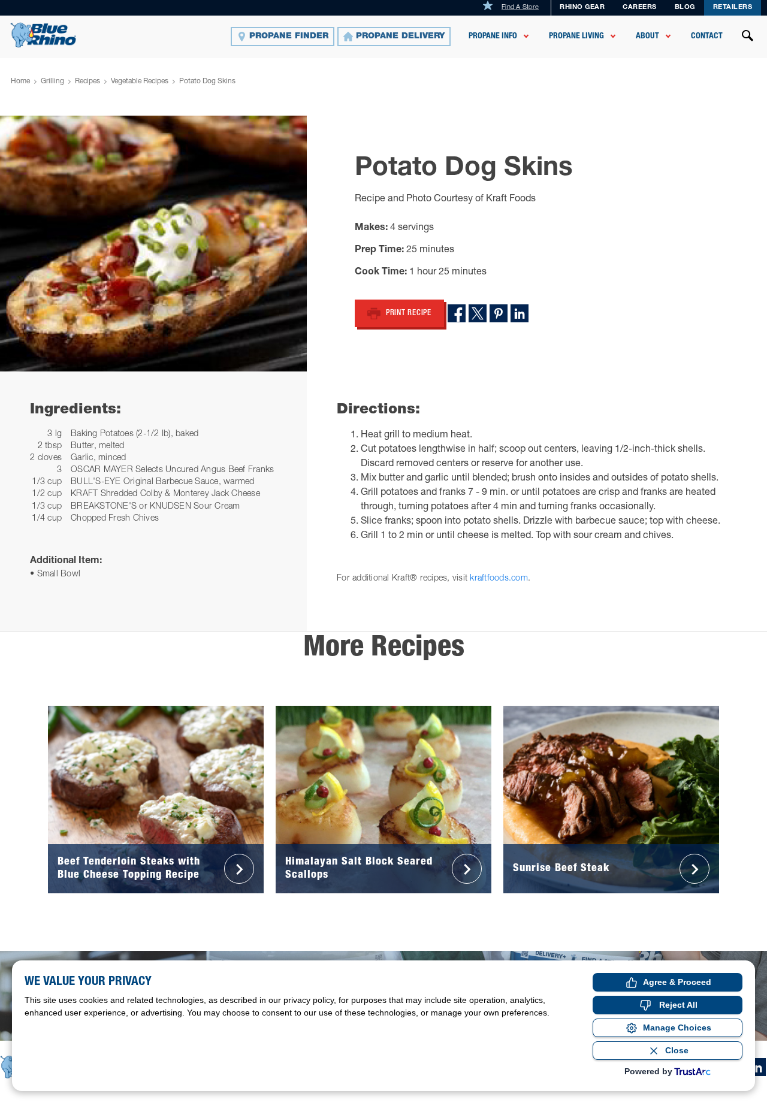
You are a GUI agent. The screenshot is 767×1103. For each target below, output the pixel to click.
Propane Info (493, 36)
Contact (707, 36)
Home (20, 81)
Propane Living (576, 36)
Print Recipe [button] (408, 314)
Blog (685, 7)
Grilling (52, 81)
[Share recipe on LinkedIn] (520, 313)
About (647, 36)
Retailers (733, 7)
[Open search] (747, 37)
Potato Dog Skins (207, 81)
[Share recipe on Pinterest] (499, 313)
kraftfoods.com (499, 579)
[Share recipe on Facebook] (457, 313)
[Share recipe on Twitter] (478, 313)
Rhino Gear (582, 7)
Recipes (87, 81)
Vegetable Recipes (139, 81)
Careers (640, 7)
